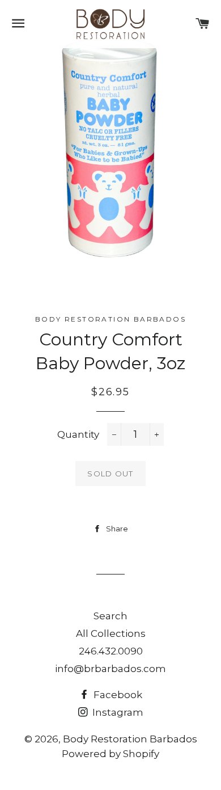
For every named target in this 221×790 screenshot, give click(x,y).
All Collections (111, 633)
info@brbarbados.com (110, 668)
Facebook (116, 694)
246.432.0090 (111, 651)
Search (111, 616)
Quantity (78, 434)
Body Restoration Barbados (130, 739)
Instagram (116, 712)
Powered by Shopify (110, 753)
